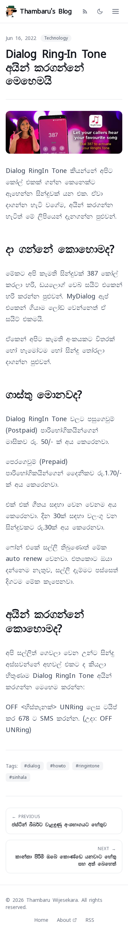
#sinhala (18, 777)
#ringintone (88, 766)
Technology (56, 38)
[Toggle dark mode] (100, 11)
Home (41, 920)
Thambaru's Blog (45, 11)
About (64, 920)
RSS (89, 920)
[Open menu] (115, 11)
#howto (58, 766)
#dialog (32, 766)
